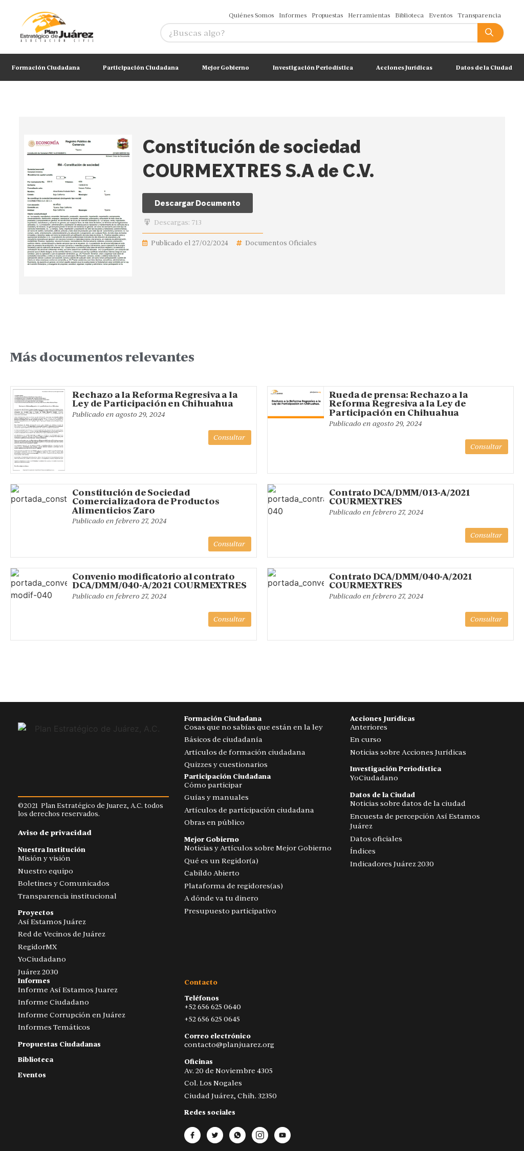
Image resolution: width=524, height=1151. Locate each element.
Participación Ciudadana (141, 68)
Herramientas (369, 15)
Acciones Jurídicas (404, 68)
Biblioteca (409, 15)
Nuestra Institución (51, 850)
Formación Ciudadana (46, 68)
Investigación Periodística (313, 68)
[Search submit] (490, 33)
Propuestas (327, 15)
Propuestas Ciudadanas (59, 1044)
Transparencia (479, 15)
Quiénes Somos (251, 15)
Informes (293, 15)
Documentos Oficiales (281, 243)
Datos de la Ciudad (484, 68)
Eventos (440, 15)
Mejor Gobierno (225, 68)
